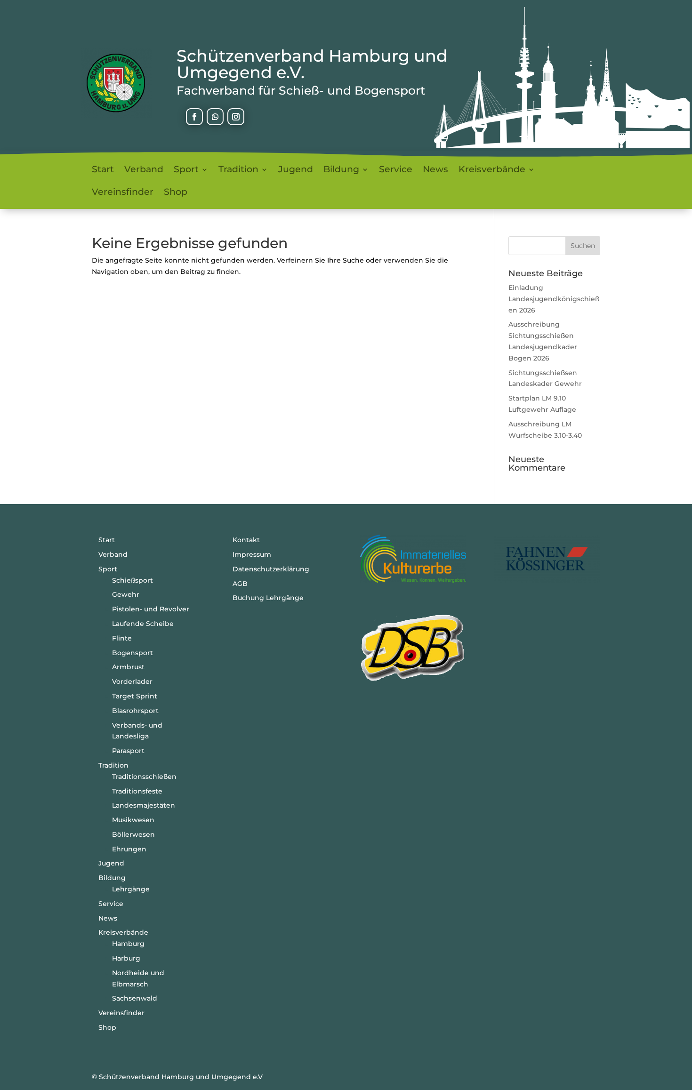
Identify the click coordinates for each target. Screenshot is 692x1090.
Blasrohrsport (135, 710)
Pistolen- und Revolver (150, 609)
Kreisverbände (492, 170)
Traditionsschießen (144, 776)
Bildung (341, 170)
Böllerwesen (133, 834)
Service (395, 170)
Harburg (126, 958)
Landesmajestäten (143, 805)
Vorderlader (132, 681)
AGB (240, 583)
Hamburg (128, 943)
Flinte (122, 638)
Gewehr (125, 594)
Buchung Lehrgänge (268, 597)
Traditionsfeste (137, 791)
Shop (175, 193)
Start (103, 170)
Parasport (128, 750)
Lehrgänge (131, 889)
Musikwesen (133, 820)
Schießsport (132, 580)
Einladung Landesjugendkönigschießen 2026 (553, 298)
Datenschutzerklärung (271, 569)
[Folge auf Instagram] (235, 116)
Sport (186, 170)
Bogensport (132, 653)
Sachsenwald (134, 998)
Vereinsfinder (122, 193)
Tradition (238, 170)
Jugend (295, 170)
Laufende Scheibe (143, 623)
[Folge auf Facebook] (194, 116)
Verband (143, 170)
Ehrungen (129, 849)
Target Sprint (134, 696)
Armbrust (128, 667)
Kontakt (246, 540)
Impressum (252, 554)
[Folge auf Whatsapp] (215, 116)
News (435, 170)
